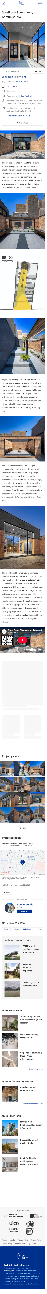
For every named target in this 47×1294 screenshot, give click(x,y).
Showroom (7, 77)
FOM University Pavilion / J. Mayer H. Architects (31, 949)
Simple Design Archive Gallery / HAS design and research (31, 1019)
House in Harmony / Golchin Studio (29, 1142)
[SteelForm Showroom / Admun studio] (22, 769)
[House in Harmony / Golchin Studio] (10, 1146)
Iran (24, 77)
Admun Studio (24, 115)
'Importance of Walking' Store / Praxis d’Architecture (31, 1056)
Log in (40, 3)
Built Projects (28, 929)
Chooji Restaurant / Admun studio (28, 1089)
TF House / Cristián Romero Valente (31, 984)
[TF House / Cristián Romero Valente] (12, 989)
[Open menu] (3, 3)
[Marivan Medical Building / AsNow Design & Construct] (10, 1128)
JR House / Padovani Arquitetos (27, 967)
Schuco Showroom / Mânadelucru (29, 1036)
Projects (16, 929)
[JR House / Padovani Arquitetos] (12, 971)
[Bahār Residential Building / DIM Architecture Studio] (10, 1164)
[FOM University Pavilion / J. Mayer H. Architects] (12, 952)
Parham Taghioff (25, 96)
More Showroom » (36, 1069)
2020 (13, 91)
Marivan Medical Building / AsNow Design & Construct (31, 1125)
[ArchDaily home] (22, 3)
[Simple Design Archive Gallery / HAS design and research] (10, 1023)
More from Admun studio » (33, 1104)
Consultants (12, 115)
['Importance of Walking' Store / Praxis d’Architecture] (10, 1059)
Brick (6, 929)
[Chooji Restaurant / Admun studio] (10, 1094)
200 (13, 86)
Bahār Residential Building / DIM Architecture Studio (29, 1161)
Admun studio (22, 81)
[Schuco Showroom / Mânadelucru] (10, 1041)
